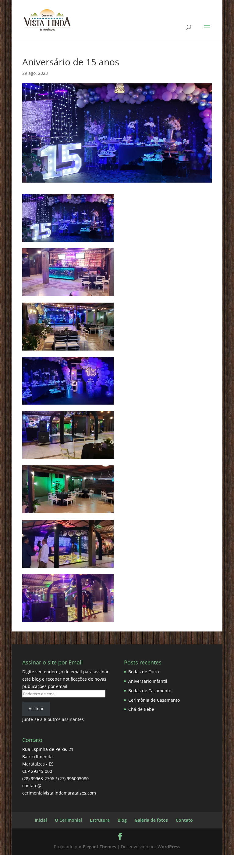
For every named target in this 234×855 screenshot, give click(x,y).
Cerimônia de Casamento (154, 700)
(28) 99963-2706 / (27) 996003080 (55, 778)
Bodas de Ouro (143, 672)
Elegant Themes (99, 847)
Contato (184, 820)
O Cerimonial (68, 820)
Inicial (41, 820)
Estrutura (100, 820)
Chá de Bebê (141, 709)
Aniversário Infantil (147, 681)
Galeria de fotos (151, 820)
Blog (122, 820)
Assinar (36, 708)
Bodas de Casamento (149, 690)
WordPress (169, 847)
